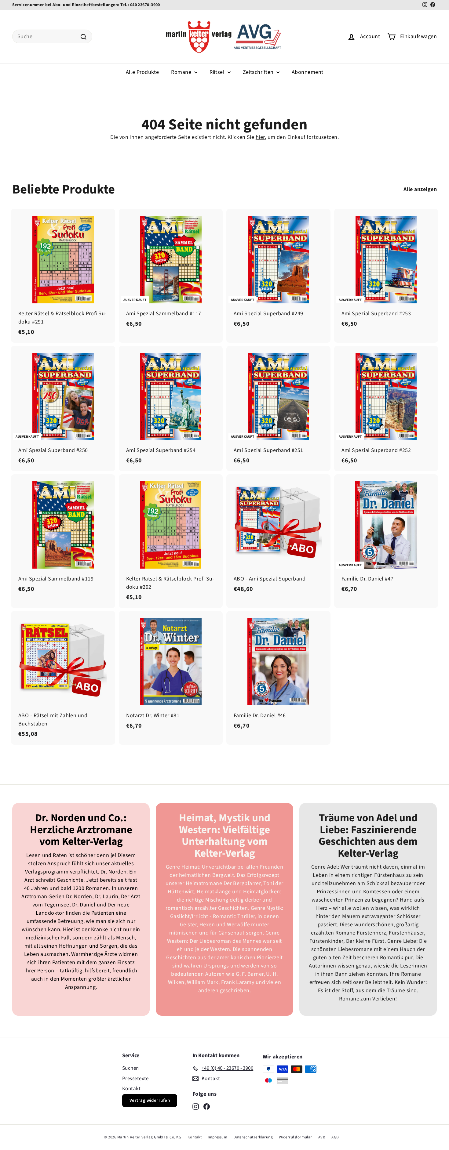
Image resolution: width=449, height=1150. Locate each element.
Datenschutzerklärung (253, 1137)
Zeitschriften (259, 72)
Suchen (130, 1068)
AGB (335, 1137)
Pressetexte (135, 1078)
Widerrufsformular (295, 1137)
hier (260, 137)
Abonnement (307, 72)
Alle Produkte (142, 72)
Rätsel (218, 72)
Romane (181, 72)
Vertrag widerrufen (150, 1100)
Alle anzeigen (420, 189)
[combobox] (52, 36)
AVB (321, 1137)
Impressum (217, 1137)
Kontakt (131, 1088)
